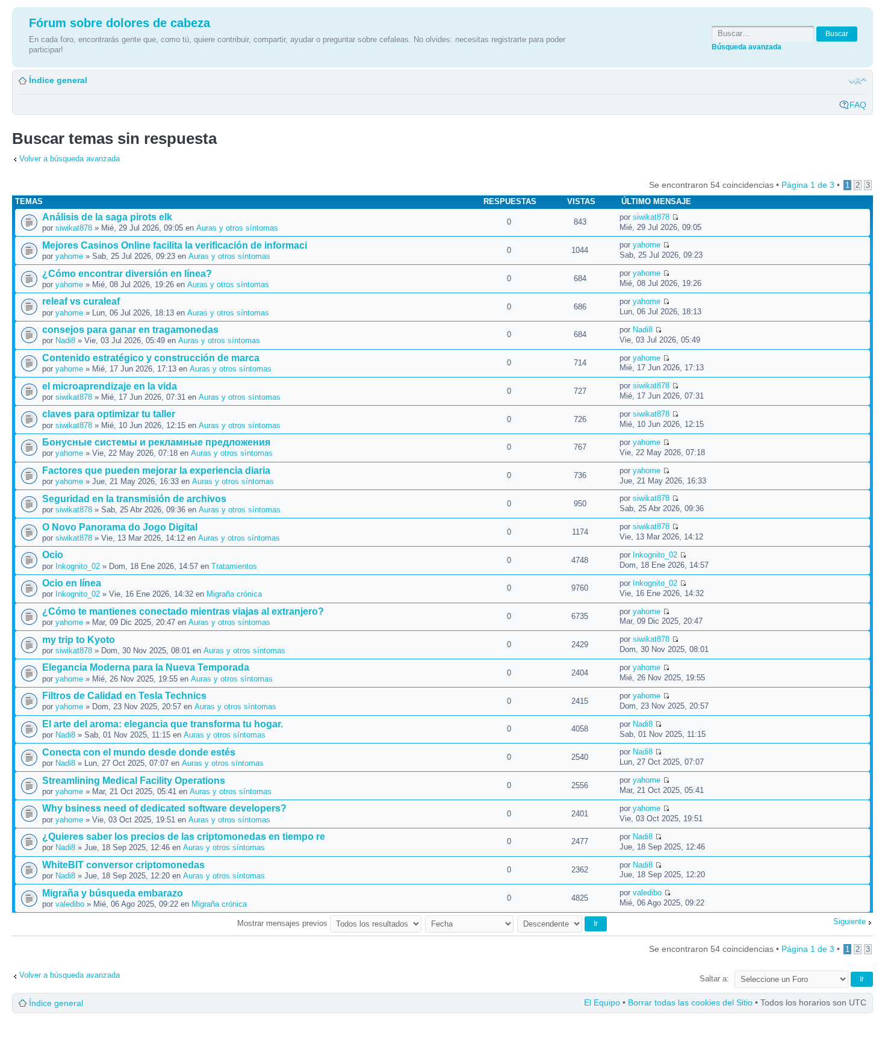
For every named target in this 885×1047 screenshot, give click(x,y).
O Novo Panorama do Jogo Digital (119, 527)
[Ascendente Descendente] (562, 923)
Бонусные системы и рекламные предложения (156, 442)
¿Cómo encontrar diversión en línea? (127, 274)
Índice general (58, 80)
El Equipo (602, 1002)
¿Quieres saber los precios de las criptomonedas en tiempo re (183, 836)
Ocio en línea (71, 583)
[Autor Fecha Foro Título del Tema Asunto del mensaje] (470, 923)
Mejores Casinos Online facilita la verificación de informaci (174, 245)
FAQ (857, 105)
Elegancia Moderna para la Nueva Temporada (145, 667)
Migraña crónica (234, 593)
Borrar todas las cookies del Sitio (690, 1002)
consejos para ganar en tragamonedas (130, 330)
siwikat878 (73, 227)
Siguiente (849, 921)
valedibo (69, 904)
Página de (807, 185)
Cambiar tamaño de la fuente (857, 80)
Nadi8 (65, 340)
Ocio (52, 555)
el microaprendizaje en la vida (109, 386)
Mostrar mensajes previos (283, 923)
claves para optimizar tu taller (108, 414)
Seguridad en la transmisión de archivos (134, 499)
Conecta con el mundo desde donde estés (138, 752)
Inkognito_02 (77, 566)
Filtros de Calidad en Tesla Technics (124, 696)
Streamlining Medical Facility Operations (133, 780)
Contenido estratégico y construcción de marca (150, 358)
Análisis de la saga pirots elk (107, 217)
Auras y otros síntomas (237, 227)
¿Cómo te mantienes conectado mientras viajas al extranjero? (183, 611)
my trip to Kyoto (78, 640)
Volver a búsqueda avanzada (69, 158)
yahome (69, 256)
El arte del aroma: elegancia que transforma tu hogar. (162, 724)
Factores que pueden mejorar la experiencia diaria (156, 470)
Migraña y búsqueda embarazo (112, 893)
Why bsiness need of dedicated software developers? (164, 808)
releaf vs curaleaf (81, 301)
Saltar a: (714, 978)
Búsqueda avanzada (746, 47)
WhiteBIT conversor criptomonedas (123, 865)
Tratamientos (234, 566)
